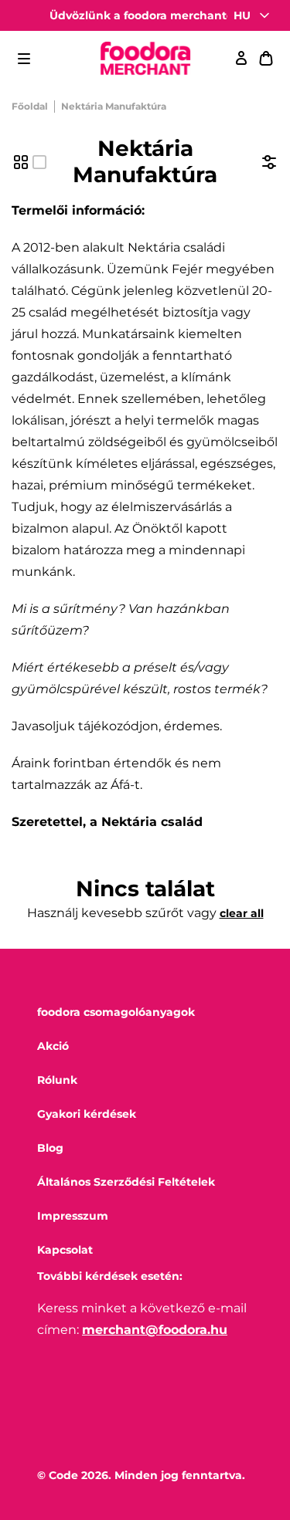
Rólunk (57, 1080)
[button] (24, 58)
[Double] (21, 162)
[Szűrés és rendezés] (269, 162)
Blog (50, 1148)
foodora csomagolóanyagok (116, 1012)
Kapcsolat (65, 1250)
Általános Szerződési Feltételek (126, 1182)
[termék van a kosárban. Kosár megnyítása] (266, 58)
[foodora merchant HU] (145, 59)
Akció (53, 1046)
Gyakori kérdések (86, 1114)
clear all (242, 913)
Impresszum (72, 1216)
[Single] (39, 162)
